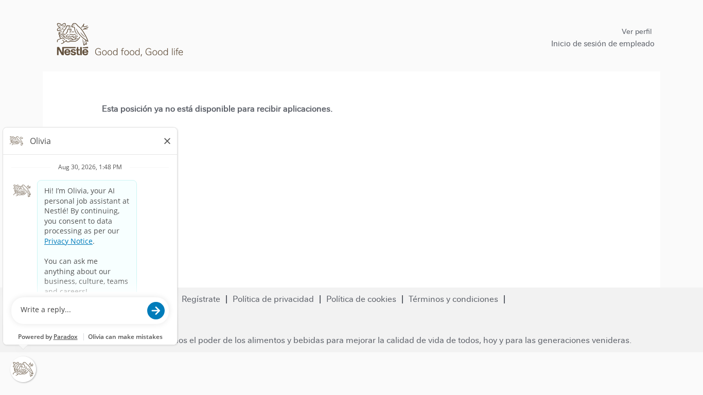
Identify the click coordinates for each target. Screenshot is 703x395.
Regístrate (201, 299)
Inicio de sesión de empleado (603, 43)
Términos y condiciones (453, 299)
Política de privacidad (273, 299)
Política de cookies (361, 299)
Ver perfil (637, 31)
